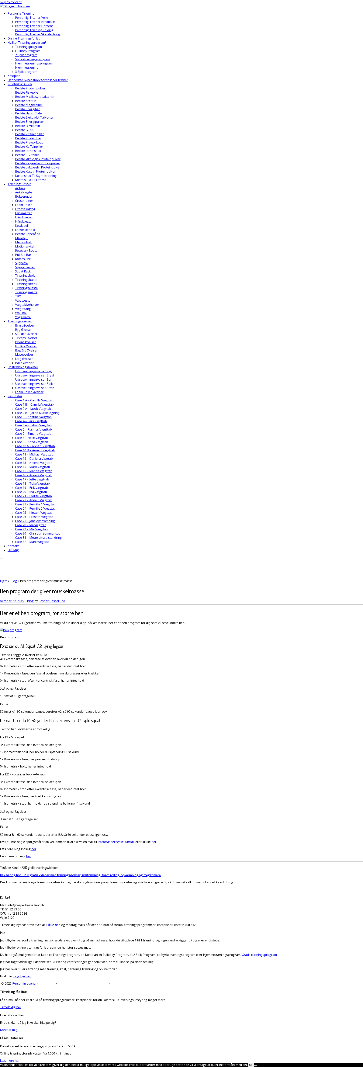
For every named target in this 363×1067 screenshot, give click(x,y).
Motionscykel (24, 246)
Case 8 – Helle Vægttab (31, 438)
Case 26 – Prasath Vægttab (34, 517)
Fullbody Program (27, 51)
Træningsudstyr (19, 184)
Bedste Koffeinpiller (29, 146)
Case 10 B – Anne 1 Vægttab (35, 450)
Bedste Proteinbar (28, 138)
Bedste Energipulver (29, 122)
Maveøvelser (24, 354)
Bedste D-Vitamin (27, 126)
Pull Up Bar (23, 255)
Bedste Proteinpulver (30, 88)
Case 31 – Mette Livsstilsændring (38, 537)
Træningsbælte (26, 280)
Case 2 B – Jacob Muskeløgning (37, 413)
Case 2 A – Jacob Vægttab (33, 409)
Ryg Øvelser (23, 329)
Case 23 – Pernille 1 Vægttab (35, 504)
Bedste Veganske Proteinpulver (37, 163)
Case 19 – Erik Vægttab (31, 488)
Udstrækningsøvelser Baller (35, 384)
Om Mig (13, 550)
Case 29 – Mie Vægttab (31, 529)
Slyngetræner (25, 267)
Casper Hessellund (52, 601)
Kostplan (14, 76)
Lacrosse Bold (25, 230)
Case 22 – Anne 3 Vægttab (33, 500)
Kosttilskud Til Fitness (30, 180)
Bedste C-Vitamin (27, 155)
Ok (250, 1065)
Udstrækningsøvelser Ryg (33, 371)
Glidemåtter (23, 213)
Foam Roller (23, 205)
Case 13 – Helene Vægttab (33, 463)
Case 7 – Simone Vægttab (33, 433)
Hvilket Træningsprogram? (27, 42)
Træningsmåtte (26, 292)
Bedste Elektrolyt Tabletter (34, 117)
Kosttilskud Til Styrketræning (36, 176)
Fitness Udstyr (25, 209)
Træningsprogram (28, 47)
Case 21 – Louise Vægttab (33, 496)
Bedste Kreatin (25, 101)
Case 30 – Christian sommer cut (37, 533)
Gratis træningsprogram (259, 955)
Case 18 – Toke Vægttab (32, 483)
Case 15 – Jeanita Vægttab (33, 471)
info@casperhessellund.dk (116, 842)
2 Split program (26, 55)
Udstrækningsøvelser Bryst (34, 375)
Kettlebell (22, 225)
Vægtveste (22, 300)
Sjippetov (21, 263)
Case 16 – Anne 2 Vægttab (33, 475)
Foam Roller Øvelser (29, 392)
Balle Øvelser (24, 363)
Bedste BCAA (24, 130)
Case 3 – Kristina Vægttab (33, 417)
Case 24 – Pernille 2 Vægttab (35, 508)
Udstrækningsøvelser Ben (33, 379)
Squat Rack (23, 271)
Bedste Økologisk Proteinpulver (37, 159)
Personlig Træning (21, 13)
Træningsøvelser (20, 321)
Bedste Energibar (27, 109)
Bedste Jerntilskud (28, 151)
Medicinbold (23, 242)
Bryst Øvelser (24, 325)
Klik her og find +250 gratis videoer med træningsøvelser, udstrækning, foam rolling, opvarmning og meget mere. (80, 875)
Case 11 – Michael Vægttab (34, 454)
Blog (13, 581)
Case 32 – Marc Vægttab (32, 542)
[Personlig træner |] (15, 6)
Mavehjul (21, 238)
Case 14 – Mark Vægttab (32, 467)
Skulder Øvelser (26, 334)
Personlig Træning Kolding (34, 30)
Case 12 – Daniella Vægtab (34, 458)
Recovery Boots (26, 250)
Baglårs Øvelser (26, 350)
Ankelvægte (23, 192)
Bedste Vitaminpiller (29, 134)
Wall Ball (21, 313)
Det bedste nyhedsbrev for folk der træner (38, 80)
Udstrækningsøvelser (23, 367)
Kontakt (13, 546)
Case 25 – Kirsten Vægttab (34, 513)
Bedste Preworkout (29, 142)
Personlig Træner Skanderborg (37, 34)
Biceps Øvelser (25, 342)
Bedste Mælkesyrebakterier (35, 97)
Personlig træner (24, 983)
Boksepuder (24, 196)
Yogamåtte (23, 317)
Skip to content (11, 2)
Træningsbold (25, 275)
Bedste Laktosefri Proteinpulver (38, 167)
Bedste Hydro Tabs (28, 113)
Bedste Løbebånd (27, 234)
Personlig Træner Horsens (34, 26)
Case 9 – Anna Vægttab (31, 442)
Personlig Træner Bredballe (35, 22)
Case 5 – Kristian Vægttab (33, 425)
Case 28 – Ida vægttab (30, 525)
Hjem (3, 581)
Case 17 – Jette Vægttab (32, 479)
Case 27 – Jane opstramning (35, 521)
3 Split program (26, 72)
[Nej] (255, 1065)
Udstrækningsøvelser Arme (34, 388)
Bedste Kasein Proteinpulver (35, 171)
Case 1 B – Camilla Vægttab (34, 404)
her (153, 842)
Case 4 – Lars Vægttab (31, 421)
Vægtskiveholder (27, 305)
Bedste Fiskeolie (26, 92)
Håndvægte (23, 221)
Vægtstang (23, 309)
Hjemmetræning (26, 67)
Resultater (15, 396)
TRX (18, 296)
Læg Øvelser (24, 359)
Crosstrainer (24, 201)
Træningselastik (26, 288)
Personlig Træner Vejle (31, 18)
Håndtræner (24, 217)
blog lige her (22, 976)
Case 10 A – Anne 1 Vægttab (35, 446)
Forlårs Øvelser (26, 346)
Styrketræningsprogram (32, 59)
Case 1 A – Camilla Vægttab (34, 400)
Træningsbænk (26, 284)
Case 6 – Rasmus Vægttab (33, 429)
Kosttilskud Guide (20, 84)
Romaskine (23, 259)
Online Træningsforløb (24, 38)
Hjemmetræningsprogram (34, 63)
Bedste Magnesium (29, 105)
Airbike (20, 188)
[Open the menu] (1, 558)
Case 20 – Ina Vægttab (31, 492)
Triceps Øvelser (26, 338)
